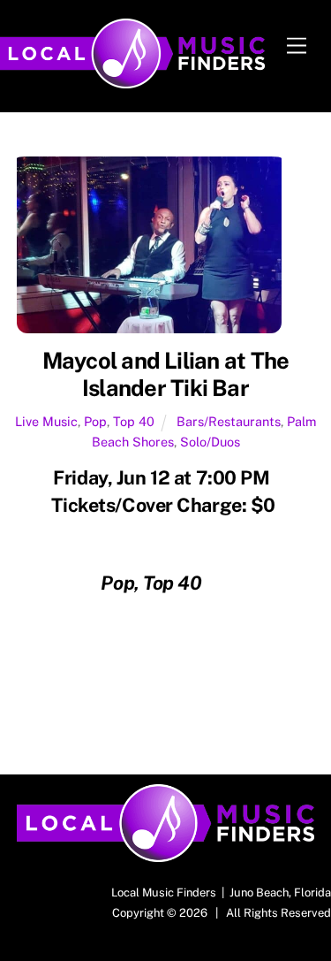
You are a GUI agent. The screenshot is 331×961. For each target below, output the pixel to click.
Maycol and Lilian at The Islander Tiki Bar (166, 374)
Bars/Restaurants (229, 421)
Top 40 (133, 421)
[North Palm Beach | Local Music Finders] (132, 80)
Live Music (46, 421)
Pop (95, 421)
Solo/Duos (210, 441)
